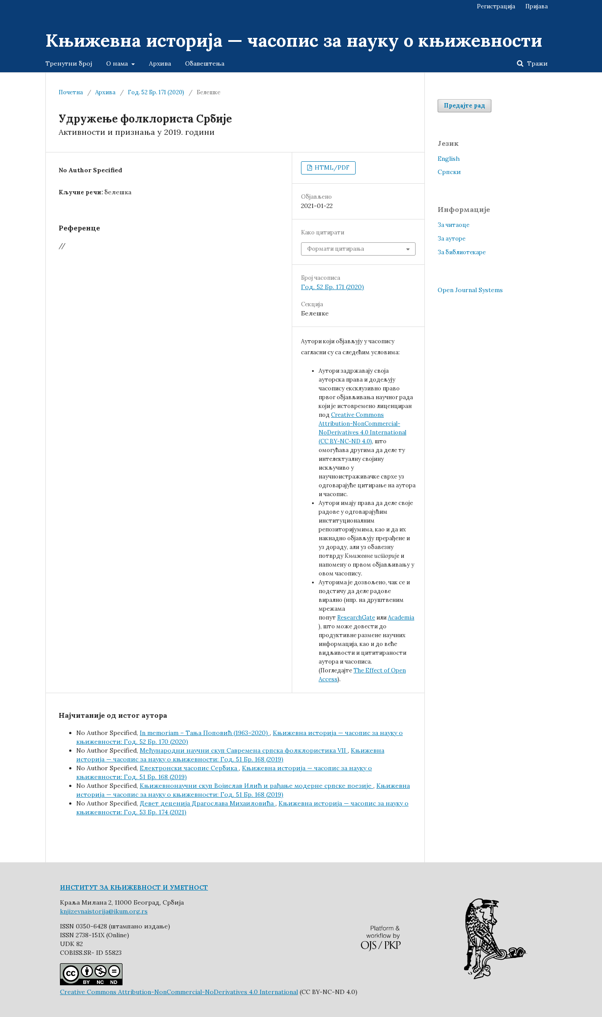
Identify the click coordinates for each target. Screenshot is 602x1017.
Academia (401, 617)
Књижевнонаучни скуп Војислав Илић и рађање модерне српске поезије (256, 786)
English (449, 159)
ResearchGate (356, 617)
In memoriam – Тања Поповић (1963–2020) (205, 733)
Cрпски (449, 172)
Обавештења (204, 63)
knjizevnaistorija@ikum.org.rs (104, 911)
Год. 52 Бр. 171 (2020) (156, 92)
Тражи (536, 63)
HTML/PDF (331, 167)
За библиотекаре (462, 252)
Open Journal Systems (470, 290)
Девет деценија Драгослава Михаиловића (207, 803)
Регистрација (496, 6)
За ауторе (451, 238)
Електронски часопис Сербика (189, 768)
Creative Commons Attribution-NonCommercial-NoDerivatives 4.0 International (179, 992)
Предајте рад (464, 105)
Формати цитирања (335, 248)
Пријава (536, 6)
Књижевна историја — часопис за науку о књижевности (293, 40)
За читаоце (453, 225)
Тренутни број (68, 63)
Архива (160, 63)
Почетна (71, 92)
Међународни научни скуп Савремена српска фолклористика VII (244, 750)
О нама (118, 63)
